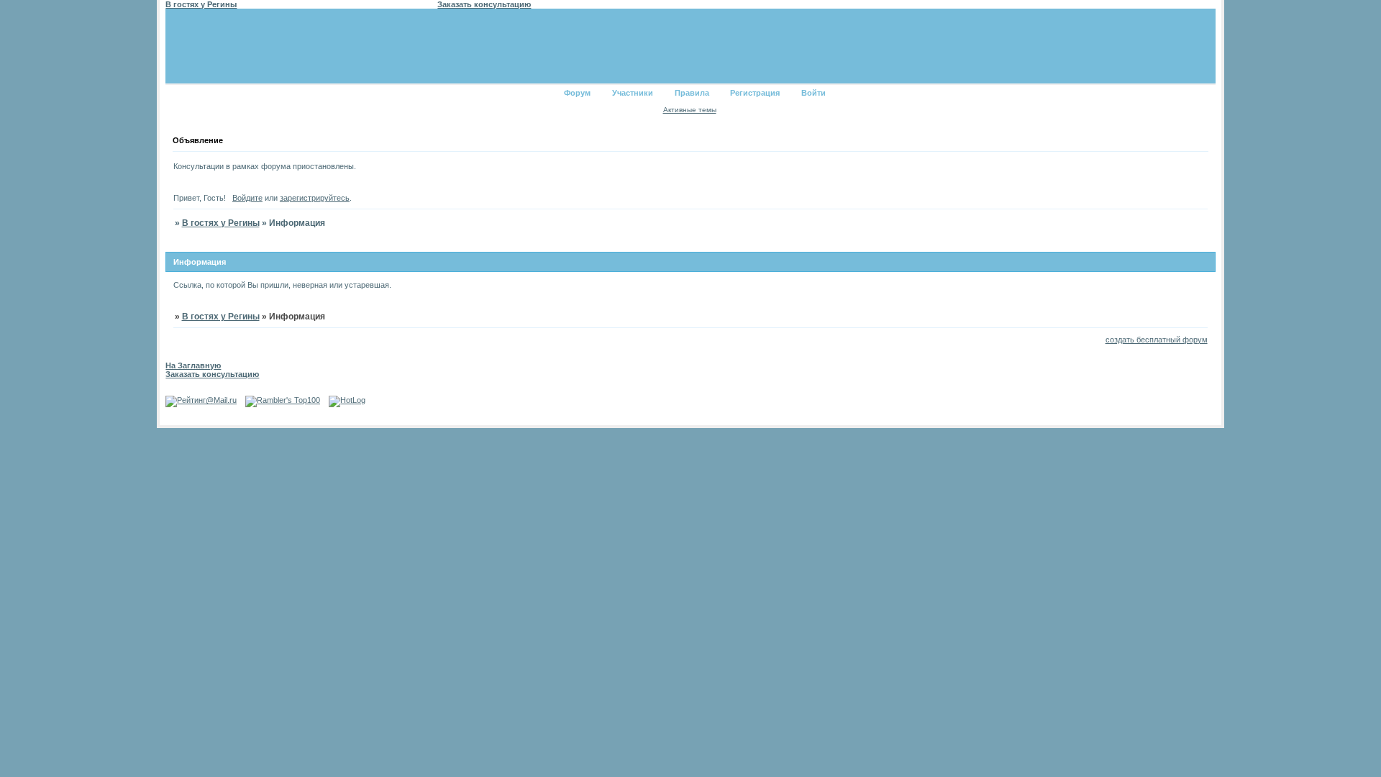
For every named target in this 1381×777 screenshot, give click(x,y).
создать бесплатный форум (1157, 339)
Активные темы (689, 110)
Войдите (247, 198)
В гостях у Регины (221, 223)
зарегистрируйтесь (315, 198)
